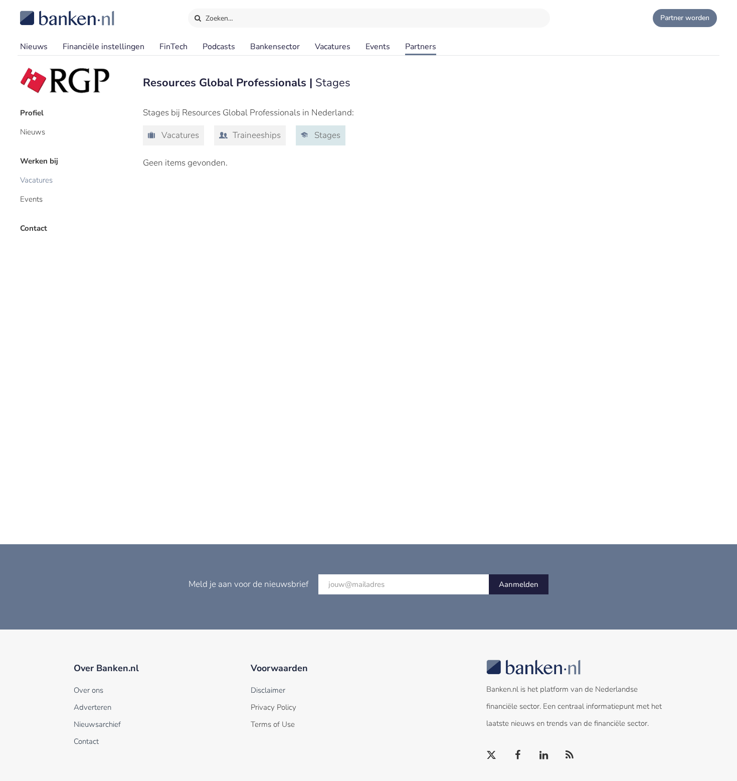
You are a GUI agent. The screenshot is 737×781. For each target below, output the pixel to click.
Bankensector (275, 46)
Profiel (32, 113)
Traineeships (256, 135)
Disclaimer (268, 690)
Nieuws (34, 46)
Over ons (88, 690)
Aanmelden (518, 584)
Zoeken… (218, 18)
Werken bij (39, 161)
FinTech (173, 46)
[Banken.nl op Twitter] (491, 755)
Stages (326, 135)
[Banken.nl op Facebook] (517, 755)
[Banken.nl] (42, 11)
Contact (33, 228)
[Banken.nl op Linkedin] (543, 755)
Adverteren (92, 707)
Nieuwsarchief (97, 724)
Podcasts (219, 46)
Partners (420, 46)
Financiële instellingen (103, 46)
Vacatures (332, 46)
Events (377, 46)
